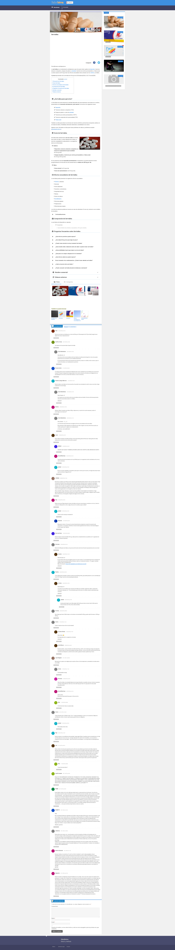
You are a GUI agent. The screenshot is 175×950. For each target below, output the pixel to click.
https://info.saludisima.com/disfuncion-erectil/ (75, 563)
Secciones (56, 7)
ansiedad (74, 71)
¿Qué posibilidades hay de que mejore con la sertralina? (69, 250)
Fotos (58, 282)
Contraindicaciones (60, 214)
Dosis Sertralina (56, 83)
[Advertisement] (61, 47)
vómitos (92, 72)
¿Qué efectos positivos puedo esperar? (65, 236)
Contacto (68, 946)
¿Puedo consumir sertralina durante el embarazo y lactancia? (71, 268)
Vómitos (57, 181)
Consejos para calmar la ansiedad (113, 86)
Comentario (54, 906)
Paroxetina (61, 318)
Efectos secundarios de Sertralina (60, 84)
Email (52, 922)
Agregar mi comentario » (70, 326)
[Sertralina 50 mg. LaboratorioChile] (84, 30)
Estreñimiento (58, 198)
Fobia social (58, 119)
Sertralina (108, 27)
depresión (92, 69)
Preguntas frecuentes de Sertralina (61, 88)
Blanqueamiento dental (84, 319)
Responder (56, 347)
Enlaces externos (57, 92)
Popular (106, 12)
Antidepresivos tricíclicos (54, 319)
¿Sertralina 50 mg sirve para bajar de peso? (66, 240)
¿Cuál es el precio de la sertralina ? (64, 264)
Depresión (58, 107)
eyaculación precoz (56, 129)
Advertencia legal (61, 946)
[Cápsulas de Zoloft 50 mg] (97, 30)
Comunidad (65, 7)
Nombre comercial (57, 90)
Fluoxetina (68, 318)
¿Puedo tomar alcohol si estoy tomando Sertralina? (68, 243)
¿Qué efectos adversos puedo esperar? (65, 257)
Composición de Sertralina (59, 86)
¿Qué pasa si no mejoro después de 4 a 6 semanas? (68, 253)
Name (53, 918)
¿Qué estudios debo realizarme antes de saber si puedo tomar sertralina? (74, 246)
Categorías (69, 282)
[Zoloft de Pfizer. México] (91, 30)
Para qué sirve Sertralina (58, 81)
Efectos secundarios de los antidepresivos (77, 319)
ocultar (65, 79)
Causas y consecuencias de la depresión (112, 71)
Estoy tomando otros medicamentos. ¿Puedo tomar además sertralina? (74, 260)
